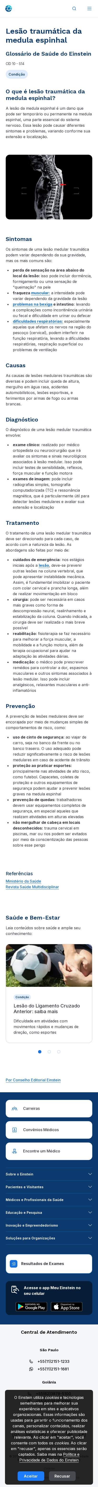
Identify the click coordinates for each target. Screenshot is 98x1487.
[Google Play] (31, 1306)
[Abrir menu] (89, 8)
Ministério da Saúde (23, 881)
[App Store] (66, 1306)
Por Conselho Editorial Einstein (33, 1080)
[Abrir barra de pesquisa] (74, 8)
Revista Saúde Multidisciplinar (32, 886)
